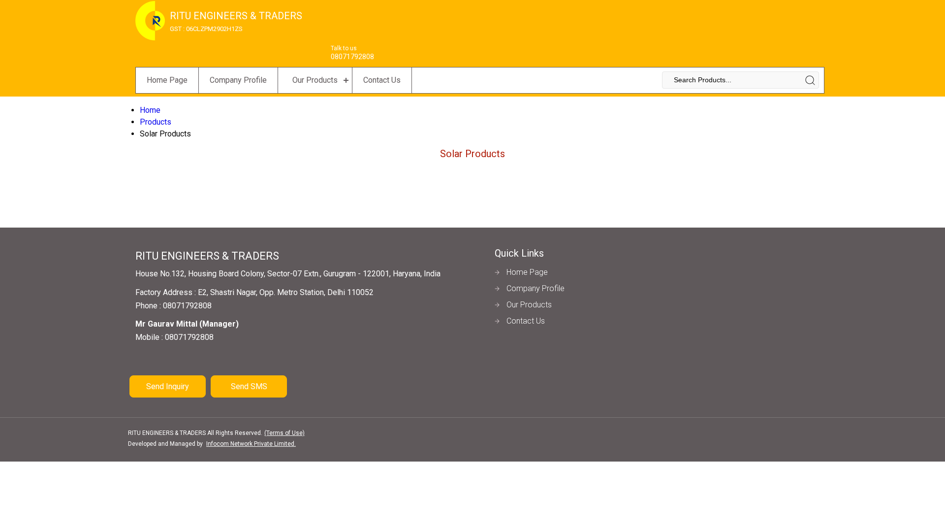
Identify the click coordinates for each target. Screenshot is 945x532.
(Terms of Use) (284, 433)
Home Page (167, 80)
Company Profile (238, 80)
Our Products (315, 80)
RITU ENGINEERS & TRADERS (236, 21)
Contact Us (382, 80)
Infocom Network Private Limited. (251, 443)
